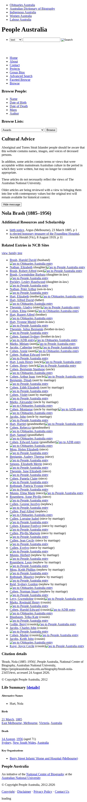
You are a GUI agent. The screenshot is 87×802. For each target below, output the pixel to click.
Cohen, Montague (21, 409)
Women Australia (21, 16)
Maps (13, 110)
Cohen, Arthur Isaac (22, 376)
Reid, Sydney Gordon (24, 584)
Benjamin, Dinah (21, 380)
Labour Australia (20, 19)
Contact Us (62, 791)
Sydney (6, 742)
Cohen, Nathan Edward (25, 354)
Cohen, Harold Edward (25, 609)
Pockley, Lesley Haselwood (27, 282)
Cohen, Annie (19, 351)
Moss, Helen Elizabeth (24, 449)
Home (14, 57)
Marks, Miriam (19, 343)
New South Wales (24, 742)
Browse (15, 83)
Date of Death (19, 106)
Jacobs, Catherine (21, 347)
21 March (8, 719)
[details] (33, 687)
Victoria (44, 723)
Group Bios (17, 72)
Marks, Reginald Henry (25, 602)
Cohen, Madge (19, 635)
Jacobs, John (18, 416)
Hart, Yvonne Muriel (23, 322)
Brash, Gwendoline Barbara (28, 274)
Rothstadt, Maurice (22, 577)
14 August (8, 739)
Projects (15, 68)
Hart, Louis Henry (21, 362)
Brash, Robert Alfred (23, 271)
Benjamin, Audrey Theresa (27, 456)
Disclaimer (24, 791)
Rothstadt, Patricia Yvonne (27, 486)
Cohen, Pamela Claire (24, 478)
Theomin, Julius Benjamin (26, 329)
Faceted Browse (20, 79)
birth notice (17, 230)
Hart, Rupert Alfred (22, 314)
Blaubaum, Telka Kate (24, 617)
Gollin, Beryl (18, 624)
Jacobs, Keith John (22, 639)
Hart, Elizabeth (19, 296)
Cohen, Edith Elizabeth (24, 387)
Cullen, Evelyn (19, 547)
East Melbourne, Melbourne (19, 723)
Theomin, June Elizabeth (25, 471)
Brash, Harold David (23, 260)
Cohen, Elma (18, 311)
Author (14, 113)
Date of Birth (18, 102)
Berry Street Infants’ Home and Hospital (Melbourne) (44, 758)
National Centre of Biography (45, 774)
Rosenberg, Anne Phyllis (25, 496)
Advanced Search (21, 76)
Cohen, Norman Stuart (24, 591)
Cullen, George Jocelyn (25, 504)
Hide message (11, 204)
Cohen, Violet (19, 394)
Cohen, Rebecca (20, 427)
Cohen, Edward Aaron (24, 442)
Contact (15, 65)
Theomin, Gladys (21, 307)
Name (13, 99)
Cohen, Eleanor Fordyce (25, 526)
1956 (19, 739)
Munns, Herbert (20, 555)
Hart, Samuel (18, 435)
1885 (19, 719)
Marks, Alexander (21, 402)
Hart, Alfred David (22, 300)
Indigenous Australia (23, 12)
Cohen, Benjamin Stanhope (27, 369)
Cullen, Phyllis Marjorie (25, 533)
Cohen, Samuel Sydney (25, 336)
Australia (56, 723)
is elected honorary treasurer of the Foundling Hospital (44, 233)
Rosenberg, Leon (21, 562)
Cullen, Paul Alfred (22, 511)
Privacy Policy (43, 791)
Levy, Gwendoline (22, 598)
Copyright (8, 791)
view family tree (12, 253)
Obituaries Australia (22, 5)
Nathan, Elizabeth (21, 267)
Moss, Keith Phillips (23, 569)
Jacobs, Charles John (23, 628)
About (14, 61)
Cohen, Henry (19, 365)
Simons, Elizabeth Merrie (26, 464)
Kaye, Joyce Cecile (22, 646)
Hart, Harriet (18, 424)
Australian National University (21, 778)
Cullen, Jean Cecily (22, 540)
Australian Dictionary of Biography (32, 8)
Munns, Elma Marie (22, 493)
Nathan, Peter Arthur (23, 289)
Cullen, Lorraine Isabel (24, 518)
